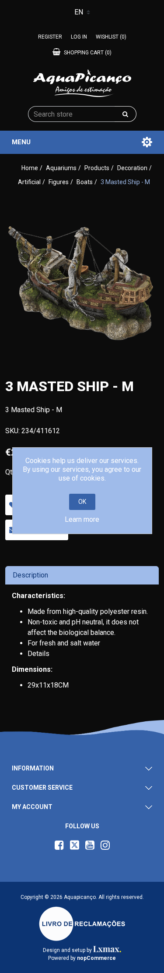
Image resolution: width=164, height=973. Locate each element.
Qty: (11, 472)
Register (50, 37)
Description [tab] (30, 575)
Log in (79, 37)
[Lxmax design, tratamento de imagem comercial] (107, 950)
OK (82, 501)
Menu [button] (21, 142)
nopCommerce (96, 958)
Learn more (82, 519)
